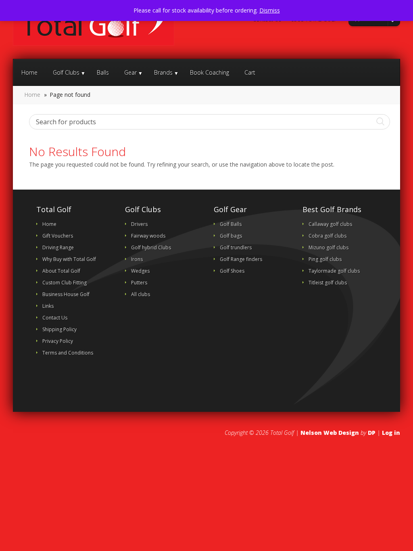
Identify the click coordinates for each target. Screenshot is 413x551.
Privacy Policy (57, 341)
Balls (103, 72)
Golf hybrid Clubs (151, 247)
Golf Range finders (241, 259)
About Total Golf (61, 270)
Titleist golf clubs (328, 282)
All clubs (140, 294)
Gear (130, 72)
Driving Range (58, 247)
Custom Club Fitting (64, 282)
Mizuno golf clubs (328, 247)
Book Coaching (209, 72)
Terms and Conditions (67, 352)
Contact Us (266, 19)
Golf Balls (231, 224)
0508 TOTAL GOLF (313, 19)
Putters (139, 282)
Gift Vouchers (57, 235)
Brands (163, 72)
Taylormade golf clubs (334, 270)
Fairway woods (148, 235)
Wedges (140, 270)
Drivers (139, 224)
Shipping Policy (59, 329)
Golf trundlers (236, 247)
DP (371, 432)
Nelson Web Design (329, 432)
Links (48, 306)
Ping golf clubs (325, 259)
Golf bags (231, 235)
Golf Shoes (232, 270)
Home (29, 72)
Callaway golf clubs (330, 224)
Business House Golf (66, 294)
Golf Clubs (66, 72)
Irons (137, 259)
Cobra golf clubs (327, 235)
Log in (391, 432)
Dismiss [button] (269, 10)
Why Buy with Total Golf (69, 259)
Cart (249, 72)
